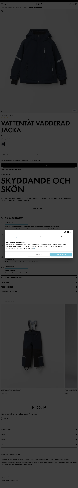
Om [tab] (62, 236)
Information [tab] (39, 236)
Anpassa (38, 254)
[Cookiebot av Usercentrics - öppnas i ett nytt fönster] (65, 232)
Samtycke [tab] (16, 236)
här (34, 248)
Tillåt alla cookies (61, 254)
